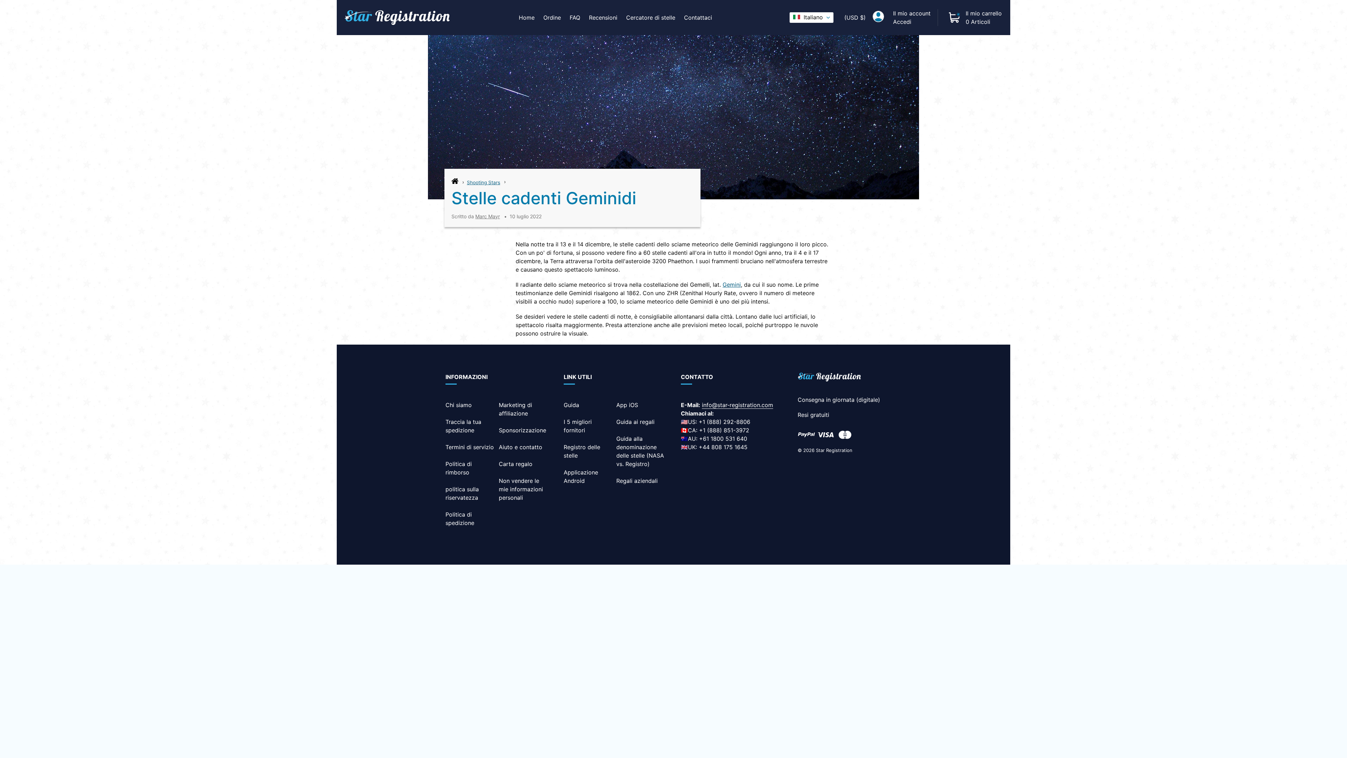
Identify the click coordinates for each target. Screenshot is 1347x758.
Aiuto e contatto (520, 447)
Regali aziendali (637, 480)
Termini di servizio (469, 447)
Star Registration (834, 450)
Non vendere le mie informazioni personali (521, 489)
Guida (571, 404)
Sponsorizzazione (522, 430)
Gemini (732, 284)
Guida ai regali (635, 421)
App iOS (627, 404)
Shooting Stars (483, 182)
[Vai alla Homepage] (454, 183)
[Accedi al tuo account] (878, 17)
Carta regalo (515, 463)
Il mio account (912, 13)
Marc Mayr (487, 216)
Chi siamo (458, 404)
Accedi (902, 21)
